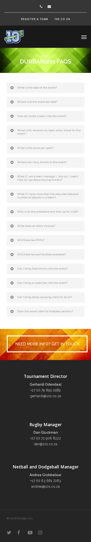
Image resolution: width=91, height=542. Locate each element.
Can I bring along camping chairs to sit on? (44, 297)
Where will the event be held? (37, 102)
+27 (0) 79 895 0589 (45, 390)
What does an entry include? (36, 226)
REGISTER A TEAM (34, 19)
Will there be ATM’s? (30, 240)
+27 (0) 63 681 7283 (45, 481)
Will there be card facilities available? (41, 254)
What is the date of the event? (37, 87)
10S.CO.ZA (62, 19)
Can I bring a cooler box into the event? (42, 283)
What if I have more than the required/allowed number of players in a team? (48, 195)
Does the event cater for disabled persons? (45, 311)
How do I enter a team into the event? (41, 116)
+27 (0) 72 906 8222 (45, 438)
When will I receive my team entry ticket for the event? (49, 132)
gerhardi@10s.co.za (45, 396)
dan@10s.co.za (45, 444)
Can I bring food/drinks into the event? (42, 268)
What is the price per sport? (35, 148)
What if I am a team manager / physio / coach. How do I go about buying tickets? (48, 178)
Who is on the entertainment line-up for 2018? (47, 211)
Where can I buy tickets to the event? (42, 162)
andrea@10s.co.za (45, 486)
